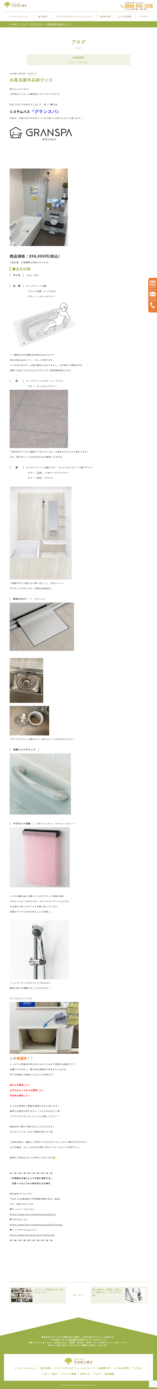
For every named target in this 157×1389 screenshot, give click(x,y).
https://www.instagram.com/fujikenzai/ (32, 1234)
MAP (57, 1198)
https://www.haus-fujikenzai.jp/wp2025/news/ (36, 1224)
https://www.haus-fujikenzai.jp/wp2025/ (33, 1214)
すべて (72, 62)
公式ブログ (83, 62)
